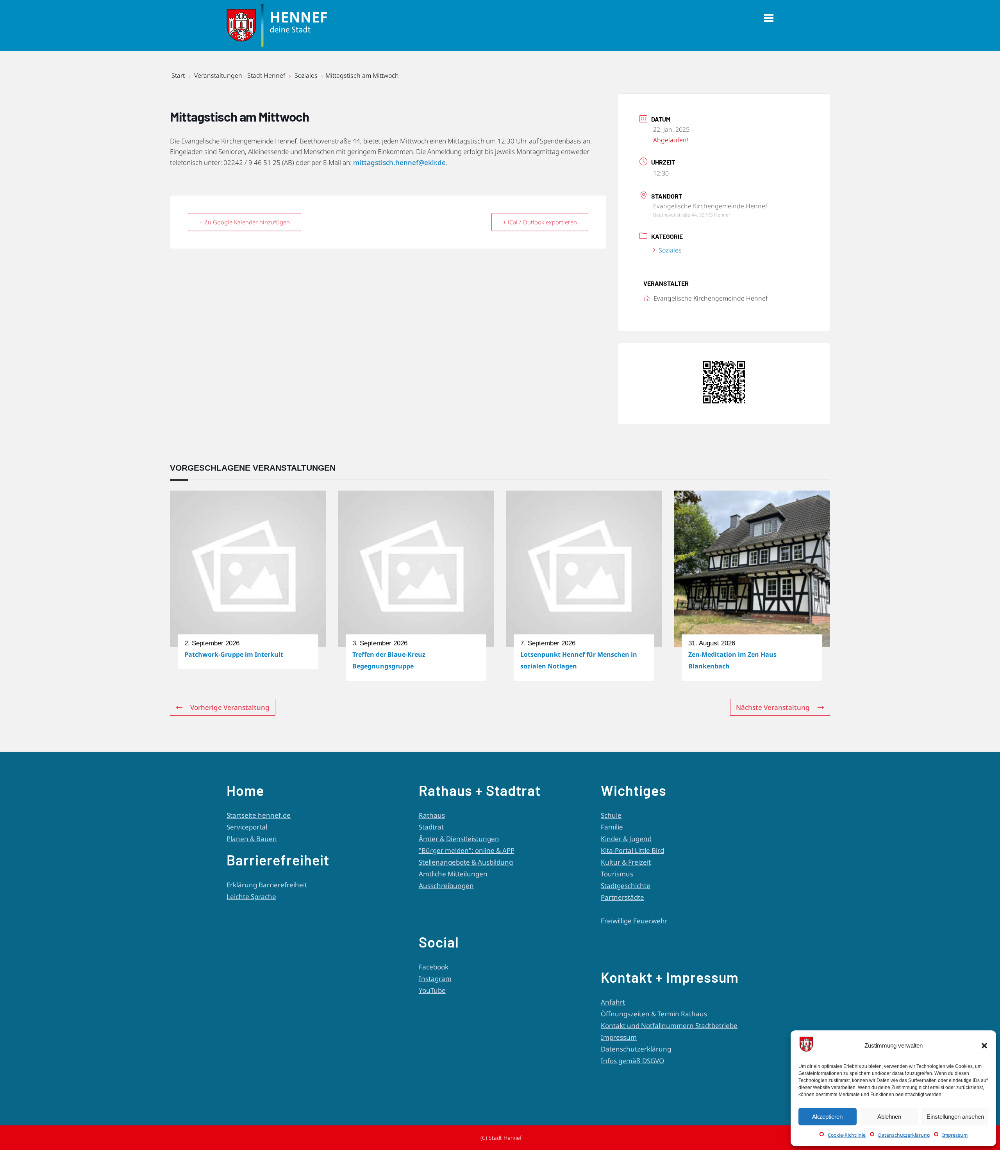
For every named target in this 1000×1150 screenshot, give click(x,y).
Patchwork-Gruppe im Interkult (233, 654)
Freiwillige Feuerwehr (634, 920)
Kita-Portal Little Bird (632, 850)
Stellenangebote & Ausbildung (466, 862)
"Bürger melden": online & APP (466, 850)
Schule (611, 815)
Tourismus (617, 873)
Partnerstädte (622, 897)
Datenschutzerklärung (904, 1135)
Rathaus (432, 815)
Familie (612, 826)
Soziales (306, 75)
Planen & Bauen (252, 838)
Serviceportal (247, 826)
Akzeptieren (827, 1116)
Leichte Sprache (251, 896)
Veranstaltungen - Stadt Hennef (239, 75)
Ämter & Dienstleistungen (459, 838)
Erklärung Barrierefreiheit (267, 884)
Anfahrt (613, 1002)
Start (178, 75)
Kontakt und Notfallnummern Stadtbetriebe (669, 1025)
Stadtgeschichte (625, 885)
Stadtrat (431, 826)
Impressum (955, 1135)
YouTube (432, 990)
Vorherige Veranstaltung (230, 707)
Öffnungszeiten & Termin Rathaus (654, 1013)
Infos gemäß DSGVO (632, 1060)
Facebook (433, 966)
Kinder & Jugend (626, 838)
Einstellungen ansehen (955, 1116)
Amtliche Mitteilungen (453, 873)
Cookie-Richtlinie (847, 1135)
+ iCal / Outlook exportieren (540, 222)
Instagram (435, 978)
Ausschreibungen (446, 885)
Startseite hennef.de (259, 815)
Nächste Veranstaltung (773, 707)
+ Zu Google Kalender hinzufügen (244, 222)
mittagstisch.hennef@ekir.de (399, 162)
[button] (984, 1046)
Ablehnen (889, 1116)
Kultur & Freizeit (626, 862)
